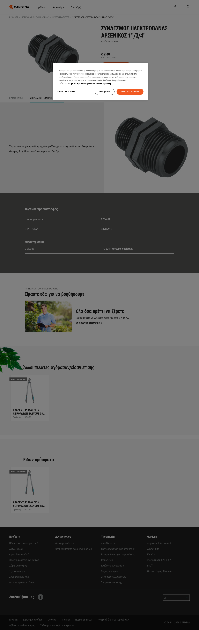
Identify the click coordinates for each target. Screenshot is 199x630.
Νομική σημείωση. (103, 83)
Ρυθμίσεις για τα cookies (66, 91)
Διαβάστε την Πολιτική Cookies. (82, 83)
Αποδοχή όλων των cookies (130, 91)
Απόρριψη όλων (104, 91)
